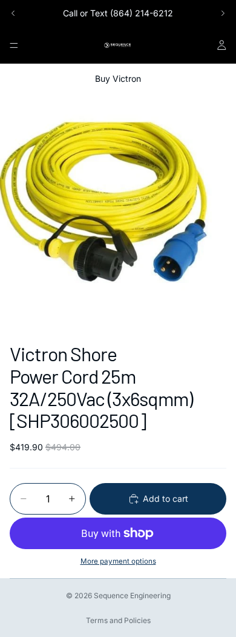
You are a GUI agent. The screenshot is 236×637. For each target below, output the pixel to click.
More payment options (118, 561)
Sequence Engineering (132, 595)
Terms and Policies (118, 620)
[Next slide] (222, 13)
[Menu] (14, 45)
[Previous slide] (13, 13)
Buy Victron (118, 78)
